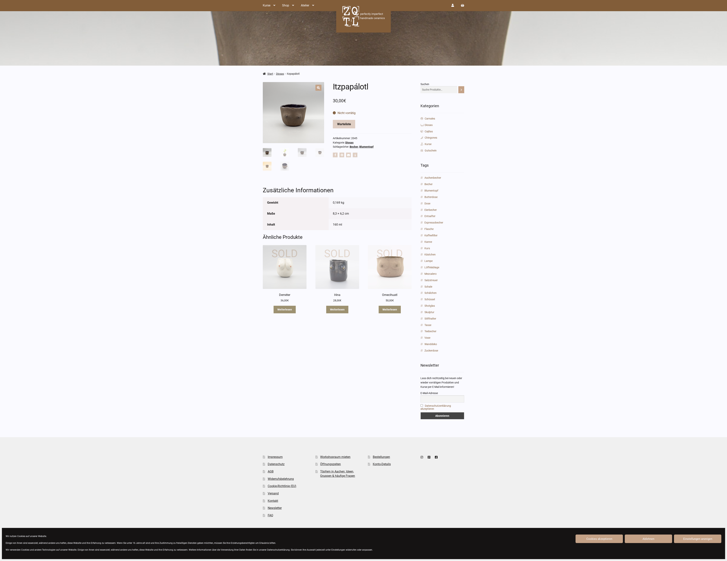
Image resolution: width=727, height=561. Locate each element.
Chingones (431, 137)
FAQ (270, 515)
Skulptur (429, 312)
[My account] (452, 5)
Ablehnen (648, 539)
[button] (318, 88)
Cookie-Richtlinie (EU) (282, 486)
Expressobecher (433, 222)
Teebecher (430, 331)
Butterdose (431, 197)
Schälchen (430, 292)
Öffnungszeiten (330, 464)
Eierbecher (430, 209)
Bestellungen (381, 457)
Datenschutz (276, 464)
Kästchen (430, 254)
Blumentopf (366, 146)
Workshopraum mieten (335, 457)
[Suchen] (461, 89)
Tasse (427, 325)
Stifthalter (430, 318)
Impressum (275, 457)
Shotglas (429, 305)
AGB (271, 471)
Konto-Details (382, 464)
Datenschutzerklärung (278, 550)
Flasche (429, 228)
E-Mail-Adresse (429, 393)
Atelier (305, 5)
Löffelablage (431, 267)
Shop (285, 5)
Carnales (430, 118)
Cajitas (429, 131)
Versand (273, 493)
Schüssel (429, 299)
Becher (354, 146)
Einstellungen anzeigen (697, 539)
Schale (428, 286)
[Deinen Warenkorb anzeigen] (462, 5)
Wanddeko (430, 344)
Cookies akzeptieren (599, 539)
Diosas (280, 73)
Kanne (428, 241)
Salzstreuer (431, 280)
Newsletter (275, 508)
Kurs (427, 248)
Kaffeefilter (431, 235)
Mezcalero (430, 273)
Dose (427, 203)
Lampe (428, 260)
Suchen (424, 84)
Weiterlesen (284, 309)
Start (270, 73)
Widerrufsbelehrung (281, 479)
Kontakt (273, 501)
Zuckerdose (431, 350)
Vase (427, 337)
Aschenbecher (432, 177)
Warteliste (344, 124)
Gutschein (431, 150)
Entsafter (429, 216)
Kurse (266, 5)
